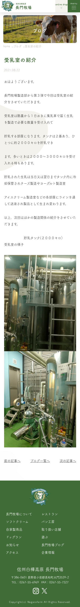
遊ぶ (44, 537)
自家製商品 (14, 529)
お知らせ (12, 545)
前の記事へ (12, 460)
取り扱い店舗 (51, 529)
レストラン (49, 514)
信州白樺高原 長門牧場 (40, 569)
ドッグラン (14, 537)
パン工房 (48, 521)
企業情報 (48, 552)
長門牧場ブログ (52, 545)
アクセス (12, 552)
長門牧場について (19, 514)
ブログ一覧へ (40, 460)
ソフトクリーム (17, 521)
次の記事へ (68, 460)
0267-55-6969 (29, 582)
